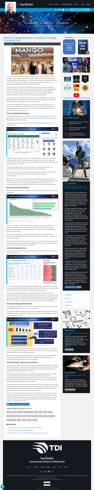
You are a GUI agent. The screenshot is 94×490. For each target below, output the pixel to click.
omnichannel (51, 416)
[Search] (88, 10)
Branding (50, 412)
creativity (24, 416)
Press (82, 4)
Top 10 (40, 412)
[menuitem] (49, 4)
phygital (34, 420)
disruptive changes (32, 241)
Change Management (28, 412)
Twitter (59, 10)
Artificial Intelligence (11, 420)
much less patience (14, 300)
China (45, 412)
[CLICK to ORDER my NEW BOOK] (76, 47)
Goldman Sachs (20, 179)
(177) (68, 298)
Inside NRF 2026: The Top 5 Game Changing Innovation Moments (25, 427)
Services (55, 4)
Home (50, 4)
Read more (67, 346)
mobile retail (9, 416)
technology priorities (22, 251)
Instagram (66, 10)
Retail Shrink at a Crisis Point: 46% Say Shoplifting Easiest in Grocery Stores (28, 433)
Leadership (9, 412)
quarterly (10, 175)
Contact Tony (25, 404)
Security (19, 420)
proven (27, 308)
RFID (29, 416)
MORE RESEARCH (69, 349)
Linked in (56, 10)
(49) (69, 305)
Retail (14, 412)
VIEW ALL (79, 287)
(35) (69, 301)
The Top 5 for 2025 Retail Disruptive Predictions (20, 430)
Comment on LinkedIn (15, 404)
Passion (36, 412)
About (76, 4)
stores (21, 118)
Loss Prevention (34, 416)
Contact (88, 4)
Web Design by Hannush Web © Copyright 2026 (47, 488)
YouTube (63, 10)
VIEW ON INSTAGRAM (70, 287)
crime (24, 420)
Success (41, 416)
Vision (46, 416)
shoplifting (29, 420)
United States (13, 348)
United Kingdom (19, 350)
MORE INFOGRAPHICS (70, 389)
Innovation (19, 412)
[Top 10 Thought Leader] (85, 79)
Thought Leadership (66, 4)
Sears (51, 167)
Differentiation (17, 416)
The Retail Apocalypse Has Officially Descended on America (40, 116)
